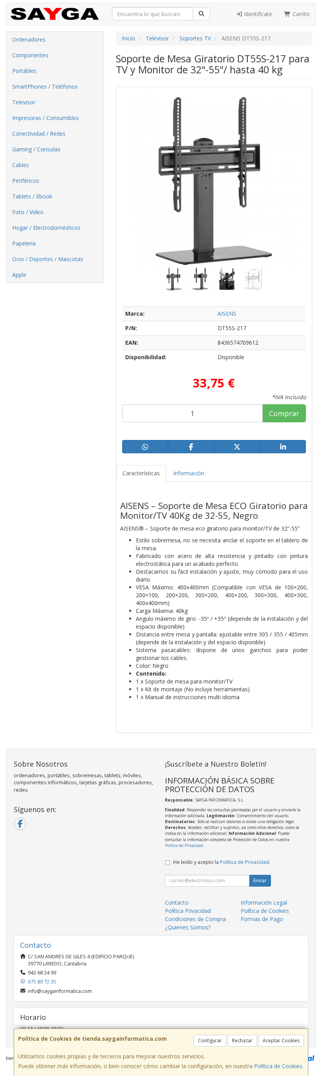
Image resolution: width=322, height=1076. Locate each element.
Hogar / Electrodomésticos (46, 227)
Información (188, 473)
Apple (19, 274)
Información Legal (264, 902)
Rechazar (242, 1040)
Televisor (23, 102)
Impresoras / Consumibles (45, 118)
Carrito (300, 14)
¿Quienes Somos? (187, 927)
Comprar (284, 413)
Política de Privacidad (184, 845)
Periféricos (25, 180)
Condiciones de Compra (195, 919)
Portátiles (24, 71)
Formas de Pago (262, 919)
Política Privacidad (188, 910)
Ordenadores (29, 39)
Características (141, 473)
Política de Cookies (278, 1066)
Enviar (260, 880)
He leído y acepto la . (221, 862)
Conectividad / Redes (39, 133)
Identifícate (257, 14)
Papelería (24, 243)
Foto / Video (28, 212)
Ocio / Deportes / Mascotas (47, 259)
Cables (20, 165)
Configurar (210, 1040)
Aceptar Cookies (281, 1040)
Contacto (176, 902)
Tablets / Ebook (32, 196)
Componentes (30, 55)
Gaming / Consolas (36, 149)
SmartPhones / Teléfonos (45, 86)
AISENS (227, 313)
